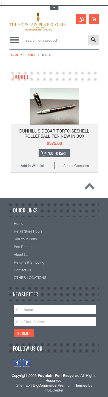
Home (14, 54)
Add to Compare (76, 165)
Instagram (27, 363)
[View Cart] (94, 19)
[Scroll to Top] (91, 187)
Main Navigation (15, 40)
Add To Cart (57, 153)
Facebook (17, 363)
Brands (29, 54)
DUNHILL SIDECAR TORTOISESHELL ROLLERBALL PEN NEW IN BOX (54, 133)
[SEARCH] (93, 40)
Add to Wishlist (32, 165)
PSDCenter (54, 390)
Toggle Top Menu (54, 8)
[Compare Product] (81, 19)
